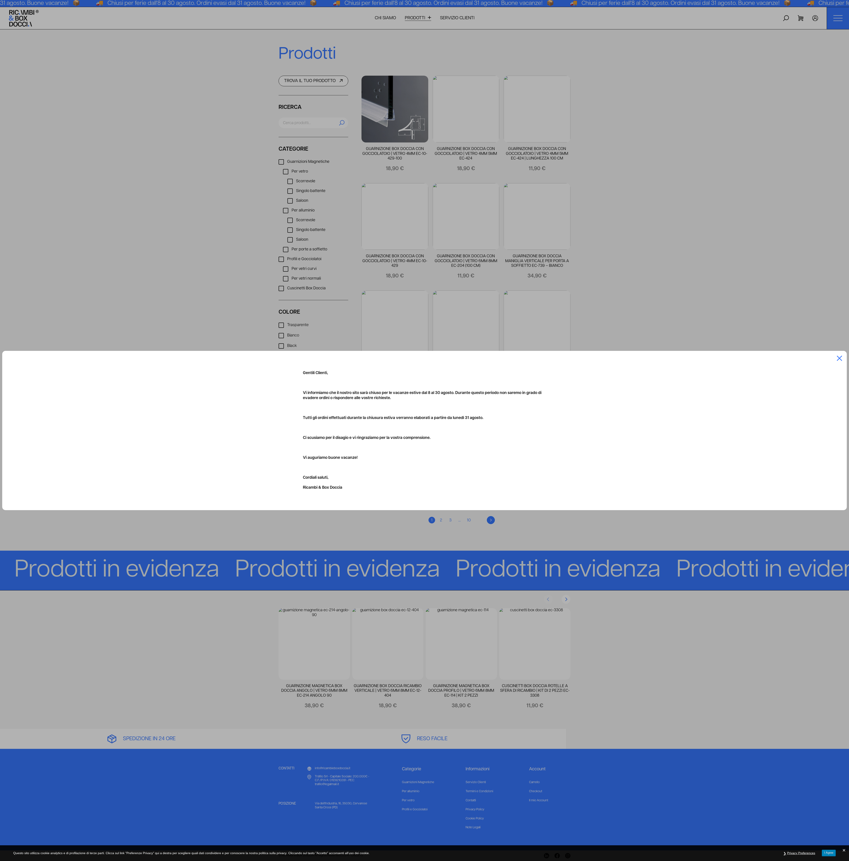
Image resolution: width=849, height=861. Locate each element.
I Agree (828, 852)
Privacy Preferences (801, 853)
